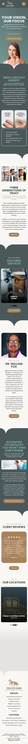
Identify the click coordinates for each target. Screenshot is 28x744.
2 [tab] (11, 305)
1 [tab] (10, 305)
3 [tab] (13, 305)
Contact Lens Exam (14, 717)
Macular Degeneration (14, 724)
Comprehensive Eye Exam (14, 715)
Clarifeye (14, 729)
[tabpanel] (14, 285)
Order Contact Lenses (14, 38)
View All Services (14, 310)
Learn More (14, 234)
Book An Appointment (14, 34)
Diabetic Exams (14, 719)
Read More (14, 586)
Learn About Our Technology (14, 501)
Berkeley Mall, (14, 736)
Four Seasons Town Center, (14, 738)
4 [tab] (16, 305)
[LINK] (3, 269)
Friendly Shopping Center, (14, 741)
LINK (2, 111)
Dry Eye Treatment (14, 726)
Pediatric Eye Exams (14, 722)
